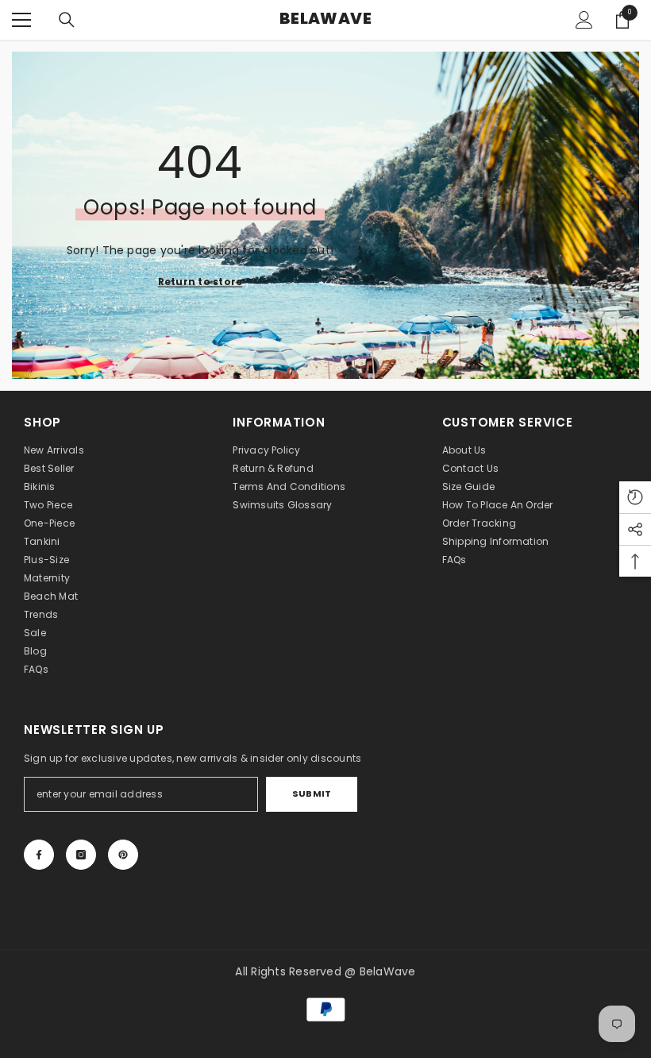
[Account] (584, 20)
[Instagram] (81, 855)
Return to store (200, 281)
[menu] (21, 19)
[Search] (66, 19)
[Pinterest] (123, 855)
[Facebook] (39, 855)
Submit (311, 793)
